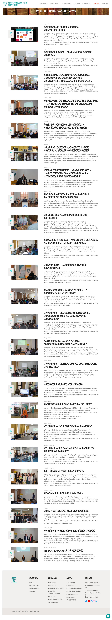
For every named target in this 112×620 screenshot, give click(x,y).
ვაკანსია (32, 591)
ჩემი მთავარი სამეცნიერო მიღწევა (64, 471)
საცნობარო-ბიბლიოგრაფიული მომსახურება (54, 594)
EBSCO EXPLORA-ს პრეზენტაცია (63, 550)
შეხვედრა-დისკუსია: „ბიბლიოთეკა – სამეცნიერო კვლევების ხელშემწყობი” (66, 126)
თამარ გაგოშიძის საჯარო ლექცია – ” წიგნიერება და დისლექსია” (65, 291)
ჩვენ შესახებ (33, 583)
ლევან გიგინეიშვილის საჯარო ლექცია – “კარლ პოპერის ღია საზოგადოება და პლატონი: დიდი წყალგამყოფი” (67, 173)
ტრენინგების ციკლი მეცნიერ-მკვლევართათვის (61, 29)
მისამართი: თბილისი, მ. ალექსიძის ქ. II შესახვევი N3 (92, 585)
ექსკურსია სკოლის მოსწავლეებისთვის (66, 511)
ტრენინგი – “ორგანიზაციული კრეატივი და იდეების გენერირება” (69, 450)
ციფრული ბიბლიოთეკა (73, 591)
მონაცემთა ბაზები (71, 594)
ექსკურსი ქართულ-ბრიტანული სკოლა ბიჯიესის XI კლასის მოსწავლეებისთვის (67, 149)
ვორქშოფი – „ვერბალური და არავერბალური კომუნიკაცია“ (70, 365)
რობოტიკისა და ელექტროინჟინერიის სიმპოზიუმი (66, 217)
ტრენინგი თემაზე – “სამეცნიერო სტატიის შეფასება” (68, 54)
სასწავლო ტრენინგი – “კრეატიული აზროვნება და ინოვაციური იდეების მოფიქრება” (71, 241)
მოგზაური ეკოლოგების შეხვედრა (63, 493)
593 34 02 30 (94, 597)
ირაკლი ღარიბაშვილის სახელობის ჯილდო (69, 531)
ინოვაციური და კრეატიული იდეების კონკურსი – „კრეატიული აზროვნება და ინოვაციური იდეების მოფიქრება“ (71, 104)
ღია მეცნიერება (53, 602)
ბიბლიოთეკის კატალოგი (74, 588)
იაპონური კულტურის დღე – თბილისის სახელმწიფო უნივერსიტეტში (66, 196)
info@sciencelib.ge (92, 590)
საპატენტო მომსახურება (55, 599)
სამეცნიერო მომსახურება (56, 588)
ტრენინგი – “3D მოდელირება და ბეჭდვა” (68, 426)
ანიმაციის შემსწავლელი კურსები (63, 384)
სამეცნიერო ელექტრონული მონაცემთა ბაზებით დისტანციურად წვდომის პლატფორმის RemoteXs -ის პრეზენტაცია (68, 78)
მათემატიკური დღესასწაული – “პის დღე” (68, 404)
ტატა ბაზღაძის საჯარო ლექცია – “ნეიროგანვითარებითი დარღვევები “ (65, 342)
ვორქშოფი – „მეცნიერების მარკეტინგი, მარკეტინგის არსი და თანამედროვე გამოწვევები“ (67, 316)
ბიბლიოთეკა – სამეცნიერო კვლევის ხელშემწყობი (65, 266)
